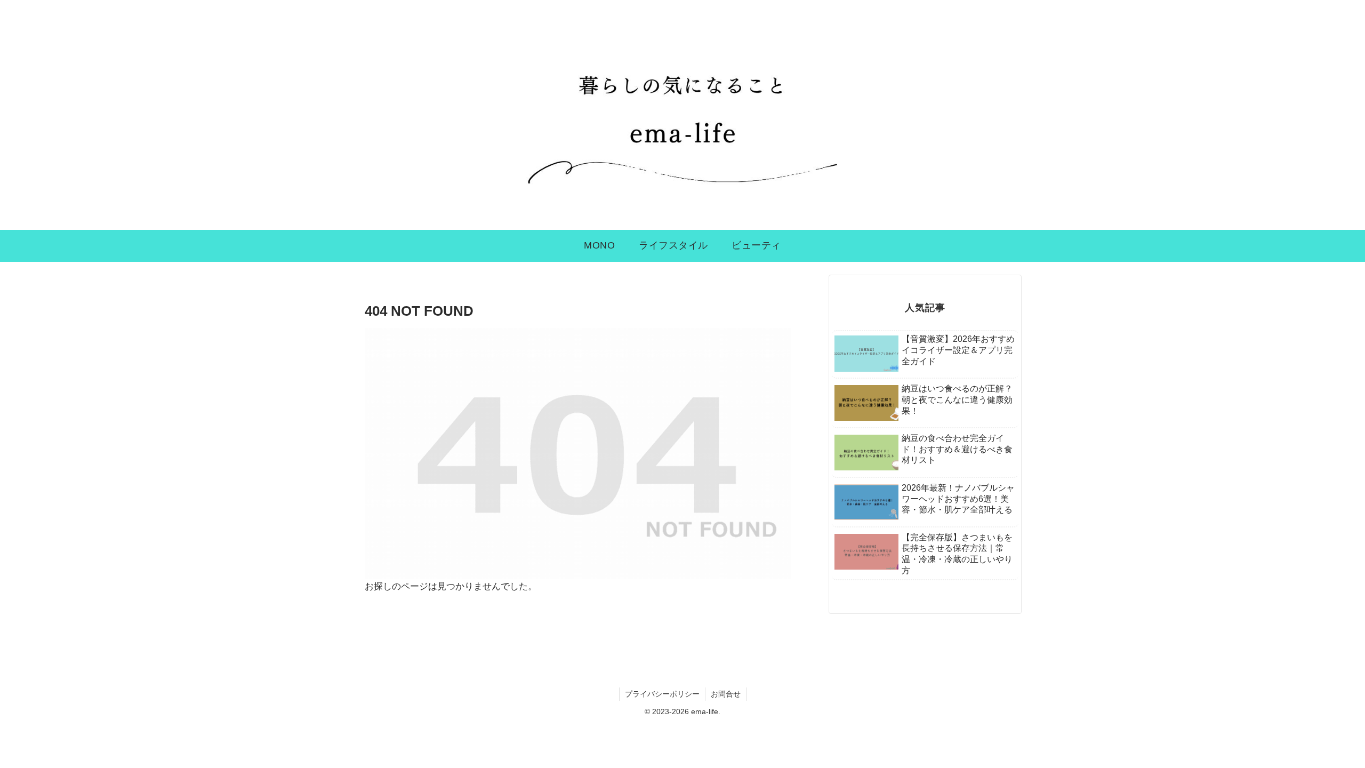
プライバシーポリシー (662, 694)
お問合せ (726, 694)
